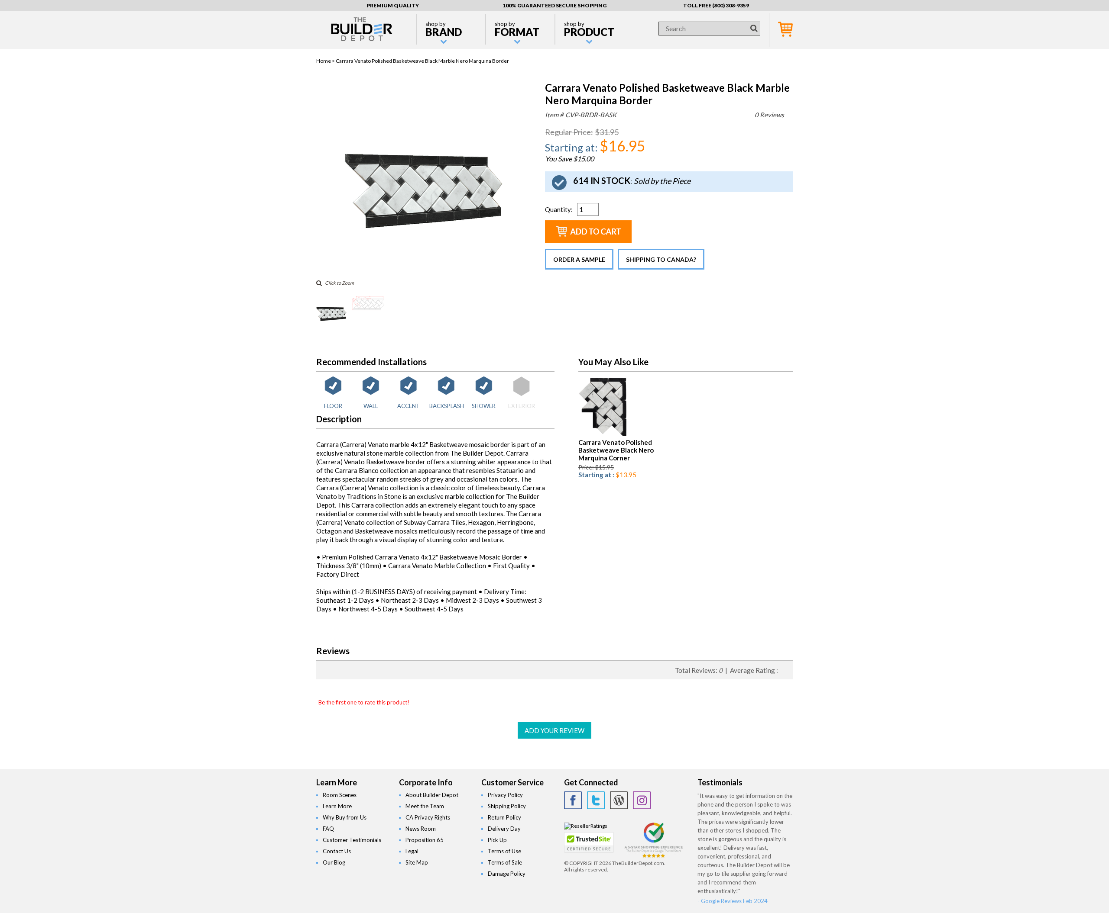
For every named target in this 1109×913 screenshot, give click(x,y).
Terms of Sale (505, 862)
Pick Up (497, 839)
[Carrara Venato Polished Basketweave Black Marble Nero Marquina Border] (423, 270)
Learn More (337, 806)
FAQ (328, 828)
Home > (326, 61)
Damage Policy (506, 873)
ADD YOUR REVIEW (554, 730)
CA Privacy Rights (427, 817)
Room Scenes (340, 794)
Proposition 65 (424, 839)
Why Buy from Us (344, 817)
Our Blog (334, 862)
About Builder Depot (431, 794)
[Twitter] (596, 800)
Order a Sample (579, 259)
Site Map (416, 862)
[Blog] (619, 800)
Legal (411, 851)
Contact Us (337, 851)
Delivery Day (504, 828)
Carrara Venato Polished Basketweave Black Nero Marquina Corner (616, 450)
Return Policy (504, 817)
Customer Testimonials (352, 839)
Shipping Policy (507, 806)
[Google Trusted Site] (653, 856)
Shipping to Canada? (661, 259)
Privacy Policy (505, 794)
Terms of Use (504, 851)
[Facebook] (573, 800)
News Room (420, 828)
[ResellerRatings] (585, 826)
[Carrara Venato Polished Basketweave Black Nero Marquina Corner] (602, 435)
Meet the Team (424, 806)
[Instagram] (642, 800)
